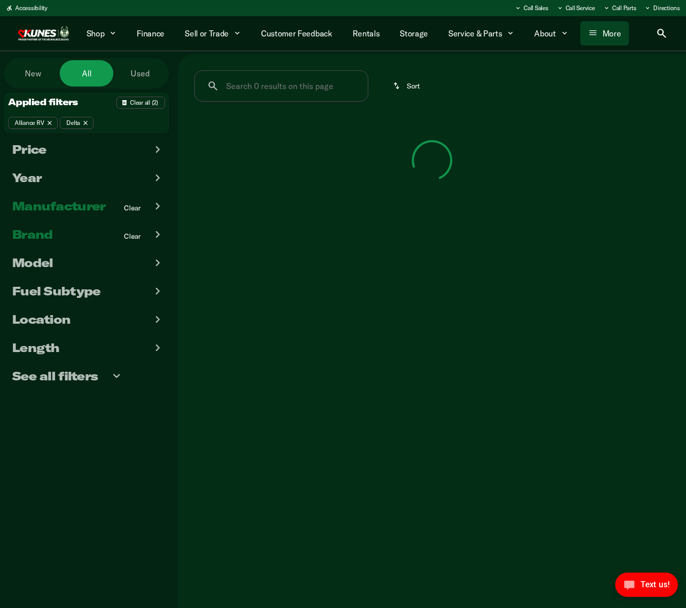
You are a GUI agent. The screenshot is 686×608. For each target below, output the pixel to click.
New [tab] (33, 73)
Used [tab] (140, 73)
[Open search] (662, 33)
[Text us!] (646, 587)
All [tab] (87, 73)
